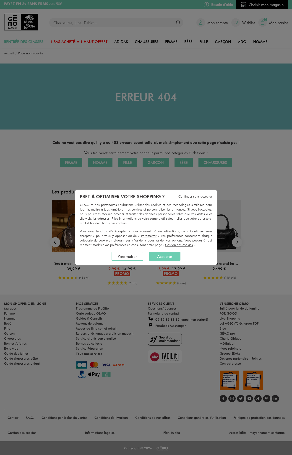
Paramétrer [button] (148, 236)
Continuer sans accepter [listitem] (195, 196)
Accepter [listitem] (164, 256)
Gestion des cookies (179, 245)
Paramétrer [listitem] (127, 256)
